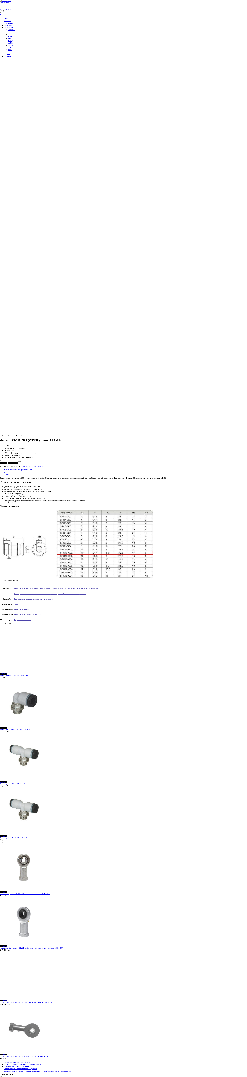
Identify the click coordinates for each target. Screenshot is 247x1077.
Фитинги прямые (39, 466)
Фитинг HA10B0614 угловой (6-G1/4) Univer (15, 825)
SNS (9, 38)
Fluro (10, 49)
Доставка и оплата (11, 52)
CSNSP (11, 43)
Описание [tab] (7, 473)
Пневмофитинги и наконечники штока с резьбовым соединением (35, 594)
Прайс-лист (8, 25)
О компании (9, 23)
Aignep (10, 41)
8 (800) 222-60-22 (5, 9)
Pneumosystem (4, 2)
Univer (10, 34)
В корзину (4, 463)
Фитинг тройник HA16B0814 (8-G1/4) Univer (15, 880)
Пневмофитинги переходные (23, 588)
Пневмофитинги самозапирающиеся (63, 588)
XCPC (10, 45)
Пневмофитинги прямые (42, 588)
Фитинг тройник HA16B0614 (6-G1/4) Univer (15, 934)
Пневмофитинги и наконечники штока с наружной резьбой (33, 599)
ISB (9, 47)
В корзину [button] (3, 770)
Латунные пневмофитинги (22, 620)
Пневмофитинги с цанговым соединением (72, 594)
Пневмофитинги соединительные (87, 588)
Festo (10, 32)
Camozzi (11, 30)
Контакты (8, 54)
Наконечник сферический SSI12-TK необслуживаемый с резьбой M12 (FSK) (25, 990)
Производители (10, 27)
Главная (7, 18)
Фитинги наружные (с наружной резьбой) (18, 470)
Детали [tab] (6, 475)
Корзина (7, 56)
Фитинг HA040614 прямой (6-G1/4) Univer (14, 771)
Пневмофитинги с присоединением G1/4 (27, 614)
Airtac (10, 36)
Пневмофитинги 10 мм (21, 609)
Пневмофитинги (19, 435)
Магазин (7, 21)
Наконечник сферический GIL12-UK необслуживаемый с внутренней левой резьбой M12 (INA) (31, 1044)
